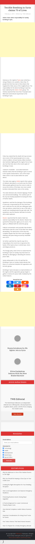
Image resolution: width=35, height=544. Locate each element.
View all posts (17, 414)
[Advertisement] (17, 39)
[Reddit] (25, 282)
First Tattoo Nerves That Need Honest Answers (17, 521)
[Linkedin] (10, 285)
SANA (18, 181)
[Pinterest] (17, 285)
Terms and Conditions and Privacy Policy (20, 537)
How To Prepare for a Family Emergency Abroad (17, 526)
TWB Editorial (26, 14)
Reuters (5, 218)
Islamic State (19, 90)
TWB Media (19, 533)
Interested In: (6, 446)
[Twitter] (17, 282)
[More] (17, 289)
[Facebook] (10, 282)
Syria (19, 80)
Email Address (7, 439)
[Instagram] (25, 285)
